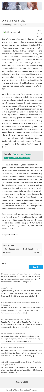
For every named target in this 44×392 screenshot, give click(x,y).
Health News (13, 235)
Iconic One (10, 390)
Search (3, 263)
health (7, 25)
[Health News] (22, 9)
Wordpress (33, 390)
